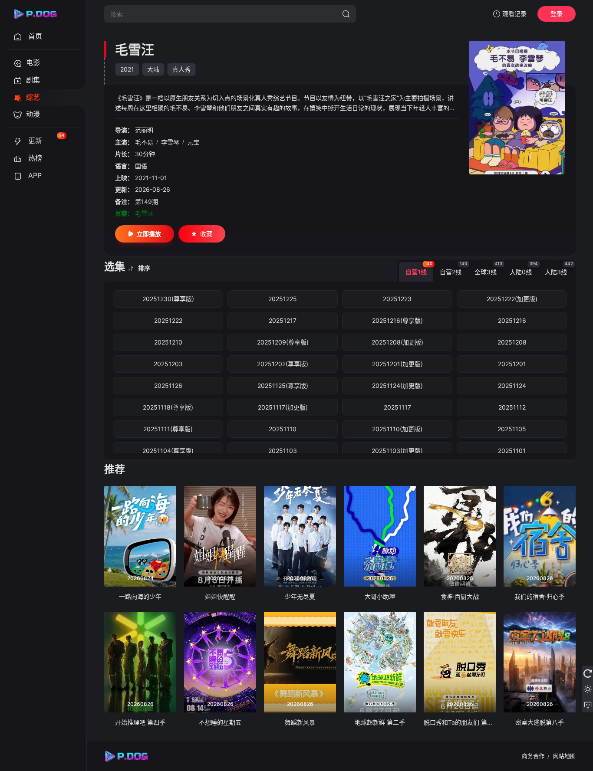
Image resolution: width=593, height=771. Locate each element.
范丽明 (144, 130)
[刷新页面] (587, 673)
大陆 (153, 69)
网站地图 (564, 755)
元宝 (193, 142)
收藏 (206, 233)
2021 (127, 69)
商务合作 (533, 755)
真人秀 (181, 69)
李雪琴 (170, 142)
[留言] (587, 704)
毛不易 (144, 142)
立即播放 (149, 233)
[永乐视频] (39, 14)
